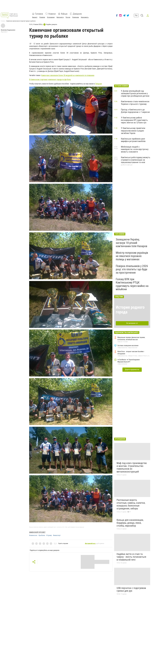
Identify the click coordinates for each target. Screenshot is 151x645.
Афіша (64, 14)
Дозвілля (42, 17)
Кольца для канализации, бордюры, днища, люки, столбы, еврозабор (130, 523)
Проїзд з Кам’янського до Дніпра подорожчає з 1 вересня (135, 110)
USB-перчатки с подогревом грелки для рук (131, 589)
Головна (39, 14)
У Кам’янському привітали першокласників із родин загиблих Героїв (133, 130)
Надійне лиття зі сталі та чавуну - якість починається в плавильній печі (131, 557)
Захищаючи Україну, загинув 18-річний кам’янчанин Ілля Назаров (131, 243)
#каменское (33, 535)
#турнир (49, 535)
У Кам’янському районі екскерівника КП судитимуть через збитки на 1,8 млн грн (134, 120)
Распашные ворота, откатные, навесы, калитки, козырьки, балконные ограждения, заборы (131, 504)
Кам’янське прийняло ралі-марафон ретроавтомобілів (133, 140)
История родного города (130, 309)
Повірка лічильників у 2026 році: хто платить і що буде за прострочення (132, 269)
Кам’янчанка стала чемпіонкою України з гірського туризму (135, 102)
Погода (68, 17)
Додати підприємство (132, 369)
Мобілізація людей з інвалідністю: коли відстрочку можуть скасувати (134, 149)
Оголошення (51, 17)
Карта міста (60, 17)
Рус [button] (136, 15)
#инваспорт (57, 535)
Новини (52, 14)
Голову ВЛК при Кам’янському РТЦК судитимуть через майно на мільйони (132, 284)
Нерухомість (85, 17)
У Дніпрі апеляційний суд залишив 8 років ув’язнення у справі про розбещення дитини (135, 93)
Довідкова (75, 17)
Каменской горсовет (37, 532)
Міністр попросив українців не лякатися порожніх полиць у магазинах (132, 256)
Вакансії (34, 17)
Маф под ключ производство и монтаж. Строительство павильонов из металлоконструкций (132, 467)
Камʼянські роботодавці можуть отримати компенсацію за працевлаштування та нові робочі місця (135, 161)
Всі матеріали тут (132, 323)
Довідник (77, 14)
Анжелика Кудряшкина (8, 30)
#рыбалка (42, 535)
